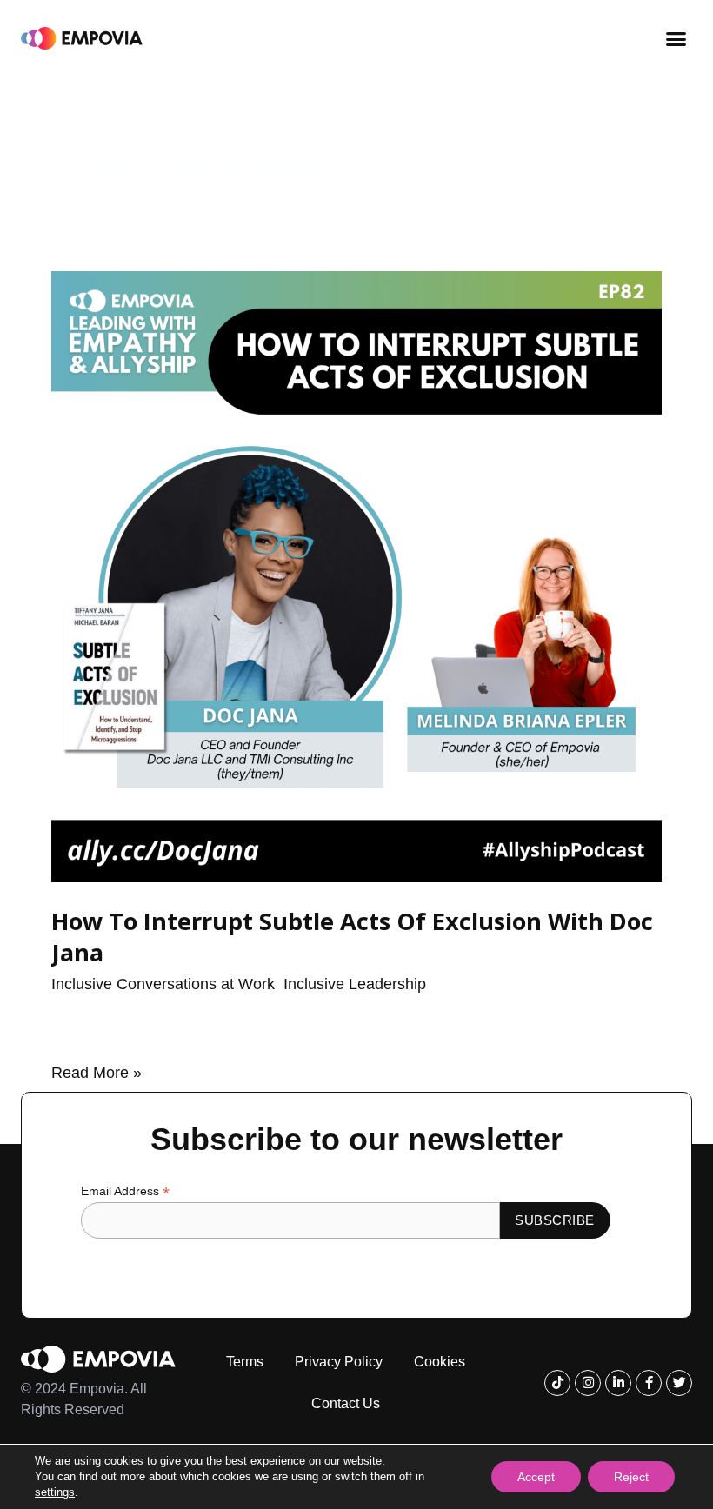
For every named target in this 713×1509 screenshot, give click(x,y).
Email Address (125, 1191)
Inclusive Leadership (354, 984)
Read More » (96, 1071)
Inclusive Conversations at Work (163, 984)
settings (55, 1492)
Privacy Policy (339, 1361)
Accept (536, 1477)
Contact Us (345, 1403)
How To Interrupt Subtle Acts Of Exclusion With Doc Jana (352, 936)
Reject (631, 1477)
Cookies (439, 1361)
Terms (244, 1361)
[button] (676, 38)
